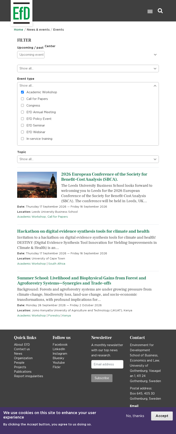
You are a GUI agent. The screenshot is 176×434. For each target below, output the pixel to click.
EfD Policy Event (39, 119)
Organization (23, 358)
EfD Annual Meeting (41, 112)
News (18, 353)
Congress (33, 105)
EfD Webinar (35, 132)
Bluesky (58, 358)
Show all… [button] (26, 68)
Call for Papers (37, 99)
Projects (20, 367)
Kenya (66, 315)
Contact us (22, 349)
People (19, 362)
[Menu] (150, 12)
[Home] (11, 11)
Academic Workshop (41, 92)
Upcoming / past (30, 47)
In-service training (39, 138)
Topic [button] (21, 152)
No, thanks (135, 416)
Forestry (54, 315)
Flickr (57, 367)
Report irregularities (28, 376)
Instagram (60, 353)
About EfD (22, 344)
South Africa (56, 263)
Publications (23, 371)
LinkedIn (59, 349)
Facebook (60, 344)
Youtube (59, 362)
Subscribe (102, 378)
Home (18, 29)
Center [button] (50, 46)
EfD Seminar (35, 125)
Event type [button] (25, 78)
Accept (162, 416)
